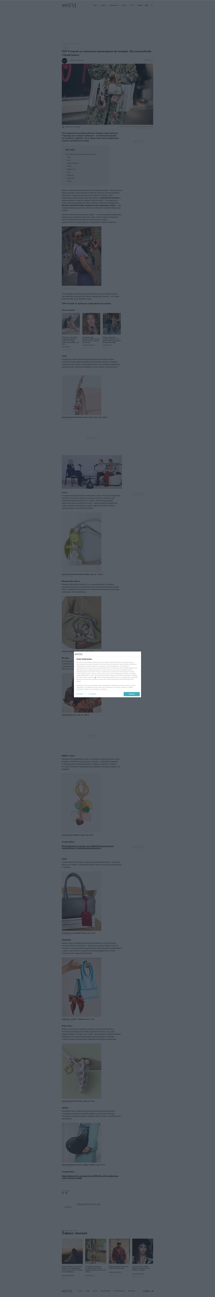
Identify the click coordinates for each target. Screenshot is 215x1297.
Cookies (86, 689)
